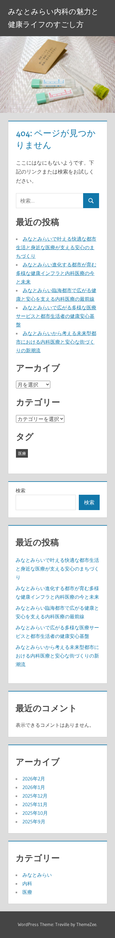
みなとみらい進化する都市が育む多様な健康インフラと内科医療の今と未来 (56, 273)
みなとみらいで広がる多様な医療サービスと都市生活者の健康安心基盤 (56, 316)
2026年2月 (33, 779)
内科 (27, 883)
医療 (22, 453)
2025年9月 (33, 821)
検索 (20, 490)
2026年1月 (33, 787)
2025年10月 (35, 813)
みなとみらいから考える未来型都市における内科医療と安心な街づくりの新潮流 (56, 341)
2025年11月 (35, 804)
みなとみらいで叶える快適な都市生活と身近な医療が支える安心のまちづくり (56, 247)
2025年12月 (35, 796)
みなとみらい (37, 875)
